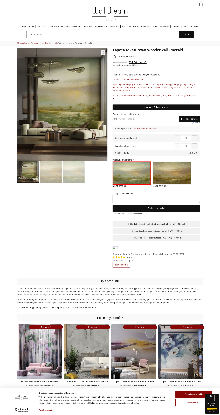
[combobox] (102, 34)
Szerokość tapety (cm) (126, 138)
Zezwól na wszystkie (193, 394)
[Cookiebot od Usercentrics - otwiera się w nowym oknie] (21, 410)
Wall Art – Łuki (191, 26)
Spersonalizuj (192, 402)
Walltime (164, 26)
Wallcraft (42, 26)
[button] (103, 52)
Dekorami (88, 26)
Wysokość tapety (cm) (125, 146)
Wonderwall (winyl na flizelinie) (44, 43)
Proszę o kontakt (189, 119)
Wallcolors (101, 26)
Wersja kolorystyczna (123, 160)
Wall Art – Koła (149, 26)
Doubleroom (56, 26)
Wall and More (72, 26)
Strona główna (23, 43)
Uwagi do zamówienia (123, 193)
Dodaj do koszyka (156, 208)
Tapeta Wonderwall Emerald (144, 128)
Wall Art (114, 26)
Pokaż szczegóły (46, 410)
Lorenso (176, 26)
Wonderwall (28, 26)
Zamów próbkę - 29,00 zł (156, 107)
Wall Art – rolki (130, 26)
